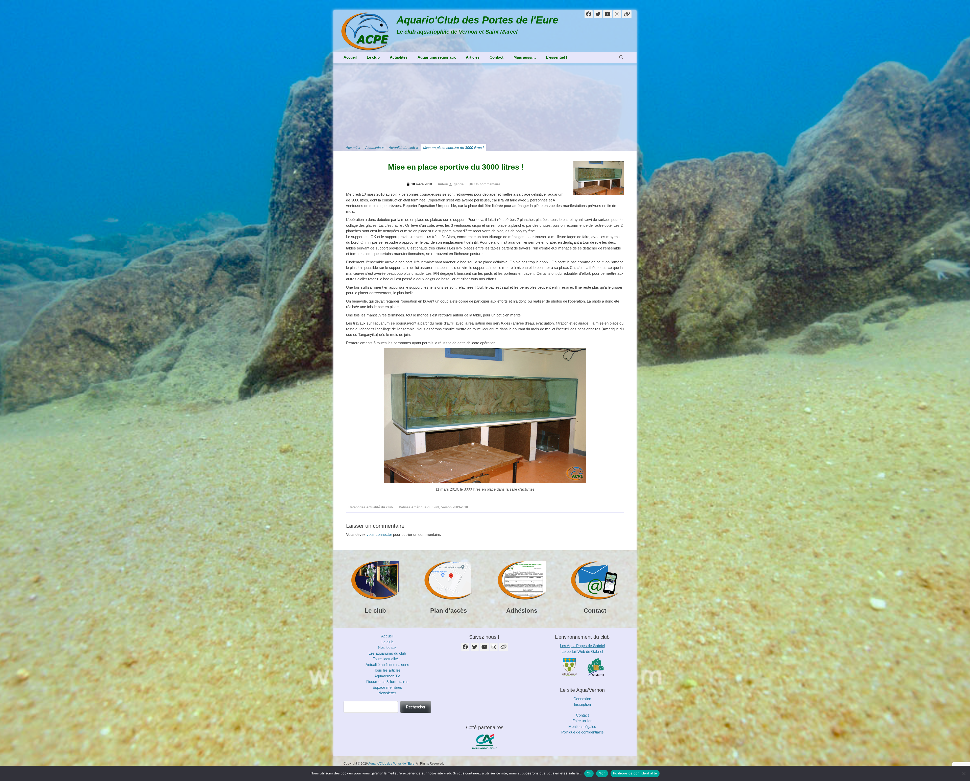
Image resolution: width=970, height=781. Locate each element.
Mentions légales (582, 726)
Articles (472, 57)
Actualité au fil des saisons (387, 664)
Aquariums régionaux (437, 57)
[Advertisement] (485, 100)
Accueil (350, 57)
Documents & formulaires (387, 681)
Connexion (582, 699)
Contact (496, 57)
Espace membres (387, 687)
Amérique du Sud (425, 507)
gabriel (459, 184)
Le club (373, 57)
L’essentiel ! (556, 57)
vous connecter (379, 534)
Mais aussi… (525, 57)
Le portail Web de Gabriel (582, 651)
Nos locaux (387, 647)
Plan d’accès (448, 610)
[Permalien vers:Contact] (594, 580)
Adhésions (521, 610)
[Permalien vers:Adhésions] (521, 580)
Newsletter (387, 693)
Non (602, 773)
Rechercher (415, 707)
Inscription (582, 704)
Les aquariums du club (387, 653)
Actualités (398, 57)
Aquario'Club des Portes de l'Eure (477, 20)
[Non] (963, 773)
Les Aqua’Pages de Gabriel (582, 646)
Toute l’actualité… (387, 659)
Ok (589, 773)
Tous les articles (387, 670)
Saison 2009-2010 (454, 507)
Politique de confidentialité (582, 732)
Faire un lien (582, 721)
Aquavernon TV (387, 676)
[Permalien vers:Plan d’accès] (448, 580)
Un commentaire (487, 184)
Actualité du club (403, 148)
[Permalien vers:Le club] (375, 580)
